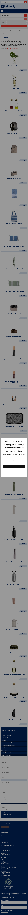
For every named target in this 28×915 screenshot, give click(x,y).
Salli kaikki (14, 466)
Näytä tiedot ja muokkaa (14, 471)
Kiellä (14, 460)
